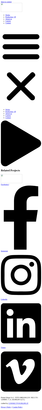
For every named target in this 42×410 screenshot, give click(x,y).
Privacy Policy (6, 407)
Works (7, 15)
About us (8, 19)
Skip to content (6, 2)
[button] (21, 66)
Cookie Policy (17, 407)
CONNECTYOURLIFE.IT (18, 403)
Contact (8, 23)
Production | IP (10, 17)
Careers (8, 21)
